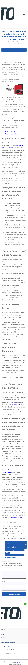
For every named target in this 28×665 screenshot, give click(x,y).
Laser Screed (15, 404)
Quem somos (5, 632)
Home (3, 629)
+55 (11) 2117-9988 (9, 649)
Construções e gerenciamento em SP (15, 550)
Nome (3, 581)
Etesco (7, 552)
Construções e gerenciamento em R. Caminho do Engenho (15, 547)
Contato (3, 640)
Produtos (4, 637)
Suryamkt (18, 662)
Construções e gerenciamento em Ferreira (14, 542)
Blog (2, 634)
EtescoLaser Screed (11, 557)
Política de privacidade (8, 642)
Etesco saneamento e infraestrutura (14, 555)
